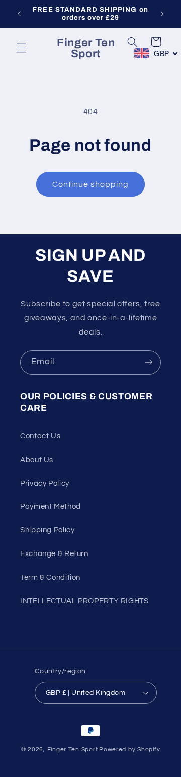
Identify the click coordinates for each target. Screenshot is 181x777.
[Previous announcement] (19, 14)
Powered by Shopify (129, 749)
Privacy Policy (44, 483)
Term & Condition (50, 577)
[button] (21, 48)
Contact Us (40, 436)
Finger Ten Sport (72, 749)
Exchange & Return (54, 554)
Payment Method (50, 506)
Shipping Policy (47, 530)
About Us (36, 460)
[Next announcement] (162, 14)
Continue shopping (90, 184)
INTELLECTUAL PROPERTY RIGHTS (84, 601)
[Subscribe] (148, 362)
